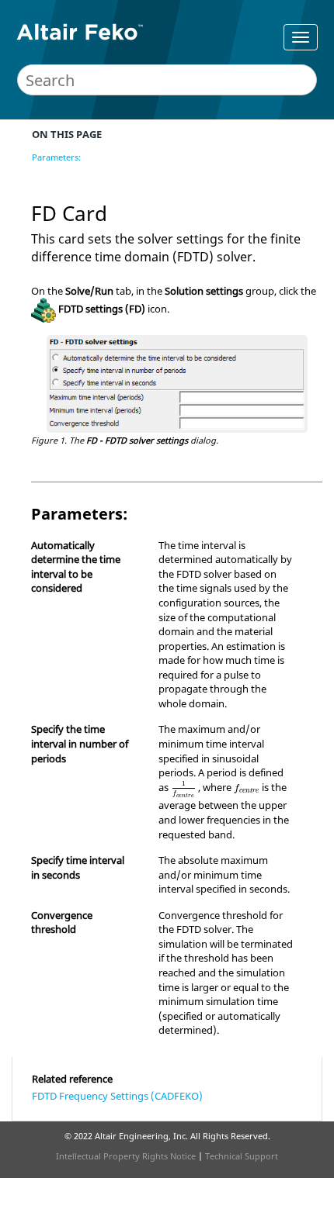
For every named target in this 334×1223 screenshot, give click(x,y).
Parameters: (56, 157)
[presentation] (183, 789)
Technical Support (241, 1156)
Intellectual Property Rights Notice (126, 1156)
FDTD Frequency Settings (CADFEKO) (117, 1096)
